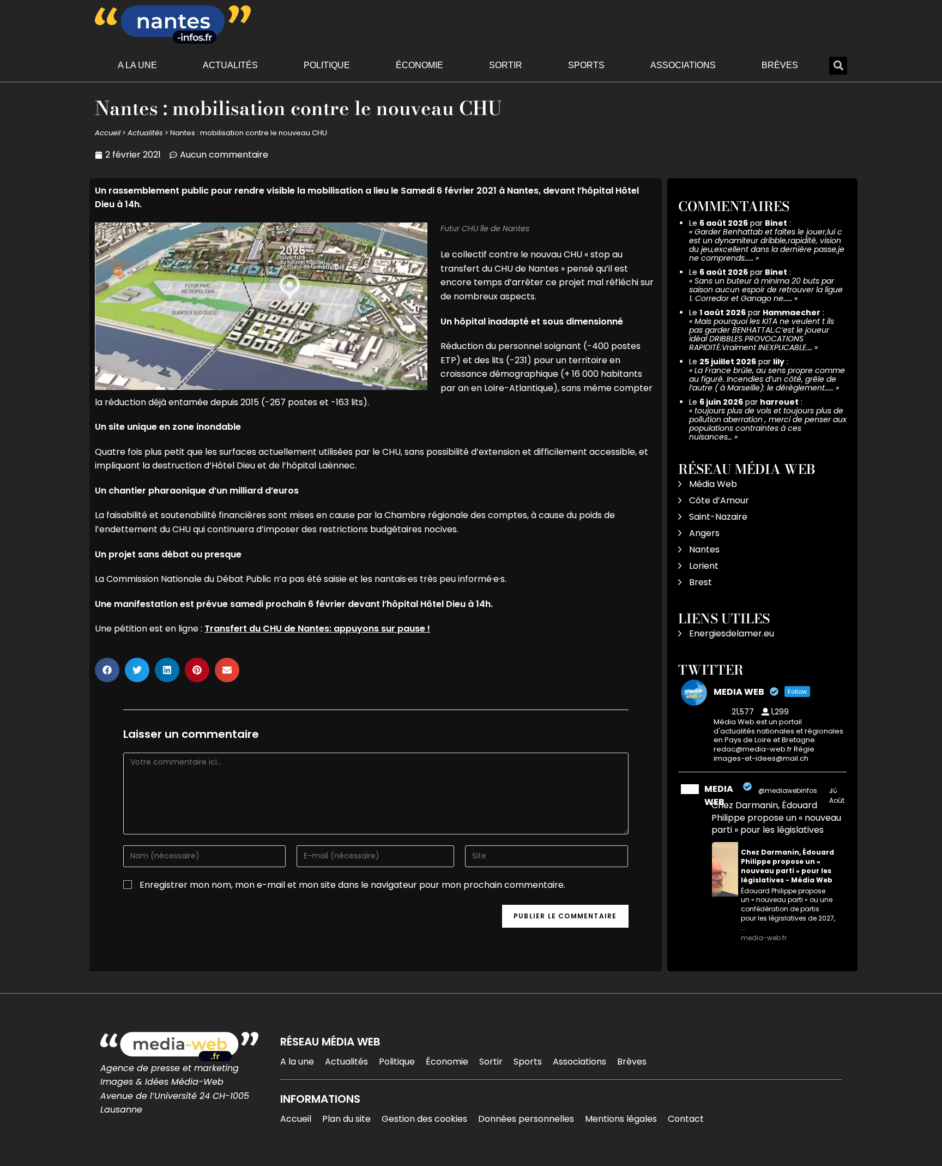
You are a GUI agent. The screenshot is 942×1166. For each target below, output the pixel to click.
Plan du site (346, 1119)
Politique (327, 65)
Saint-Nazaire (718, 516)
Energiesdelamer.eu (731, 633)
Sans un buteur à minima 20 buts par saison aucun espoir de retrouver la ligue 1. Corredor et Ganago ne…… (766, 289)
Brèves (780, 65)
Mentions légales (621, 1119)
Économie (419, 65)
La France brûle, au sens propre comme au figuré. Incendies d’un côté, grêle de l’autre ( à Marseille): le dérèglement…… (767, 379)
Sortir (505, 65)
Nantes (704, 549)
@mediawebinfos (787, 790)
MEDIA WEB (718, 795)
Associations (683, 65)
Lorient (703, 566)
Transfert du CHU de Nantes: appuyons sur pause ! (317, 628)
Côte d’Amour (719, 500)
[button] (838, 66)
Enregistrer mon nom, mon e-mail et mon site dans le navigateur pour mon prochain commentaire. (352, 885)
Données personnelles (526, 1119)
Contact (686, 1119)
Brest (700, 582)
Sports (586, 65)
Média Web (713, 484)
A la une (137, 65)
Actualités (230, 65)
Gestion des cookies (424, 1119)
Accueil (107, 133)
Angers (704, 533)
